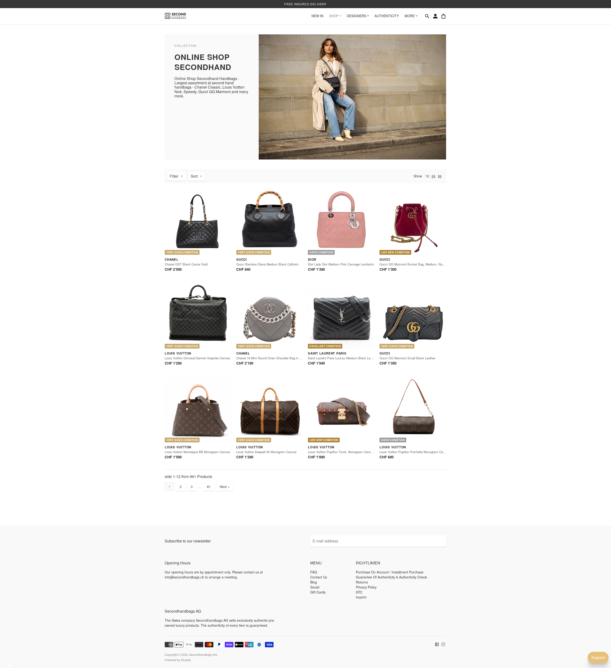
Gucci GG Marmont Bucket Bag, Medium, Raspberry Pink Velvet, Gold (428, 264)
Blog (313, 582)
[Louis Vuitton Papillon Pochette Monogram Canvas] (412, 409)
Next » (225, 486)
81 (209, 486)
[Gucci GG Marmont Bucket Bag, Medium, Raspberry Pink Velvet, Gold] (412, 221)
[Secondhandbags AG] (175, 16)
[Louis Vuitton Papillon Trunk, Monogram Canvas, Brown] (341, 409)
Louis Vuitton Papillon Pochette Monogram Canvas (414, 452)
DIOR (312, 259)
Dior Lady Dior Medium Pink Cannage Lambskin (341, 264)
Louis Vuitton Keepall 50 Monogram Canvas (266, 452)
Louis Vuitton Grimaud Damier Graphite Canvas (197, 358)
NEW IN (317, 15)
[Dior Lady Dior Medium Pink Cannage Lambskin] (341, 221)
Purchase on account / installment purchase (389, 572)
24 (433, 176)
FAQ (313, 572)
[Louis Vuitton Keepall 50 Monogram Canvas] (269, 409)
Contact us (318, 577)
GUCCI (241, 259)
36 (440, 176)
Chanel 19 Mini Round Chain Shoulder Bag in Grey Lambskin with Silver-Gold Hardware (296, 358)
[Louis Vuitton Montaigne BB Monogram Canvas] (198, 409)
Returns (362, 582)
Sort (194, 176)
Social (314, 587)
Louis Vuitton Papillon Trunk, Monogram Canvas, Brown (346, 452)
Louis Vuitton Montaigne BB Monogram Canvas (197, 452)
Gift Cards (318, 592)
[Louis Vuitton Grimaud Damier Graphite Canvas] (198, 315)
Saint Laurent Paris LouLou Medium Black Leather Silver (347, 358)
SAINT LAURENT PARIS (327, 353)
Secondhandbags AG (203, 654)
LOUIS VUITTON (178, 353)
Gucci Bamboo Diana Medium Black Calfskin (267, 264)
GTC (359, 592)
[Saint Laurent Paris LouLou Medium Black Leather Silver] (341, 315)
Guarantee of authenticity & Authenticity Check (391, 577)
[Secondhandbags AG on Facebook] (437, 643)
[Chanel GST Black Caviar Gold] (198, 221)
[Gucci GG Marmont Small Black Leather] (412, 315)
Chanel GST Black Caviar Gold (186, 264)
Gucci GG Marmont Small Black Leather (407, 358)
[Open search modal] (427, 16)
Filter (174, 176)
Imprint (361, 597)
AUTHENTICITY (386, 15)
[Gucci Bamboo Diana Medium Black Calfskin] (269, 221)
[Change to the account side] (435, 16)
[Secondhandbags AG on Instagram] (443, 643)
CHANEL (172, 259)
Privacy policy (366, 587)
